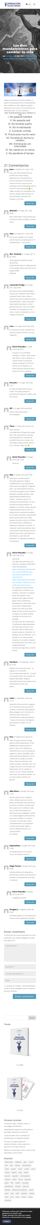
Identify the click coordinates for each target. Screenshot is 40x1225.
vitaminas (8, 1200)
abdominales (9, 1162)
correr (33, 1169)
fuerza (21, 1179)
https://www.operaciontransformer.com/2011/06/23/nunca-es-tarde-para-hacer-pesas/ (24, 582)
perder (31, 1190)
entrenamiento (25, 1176)
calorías (17, 1165)
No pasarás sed (21, 120)
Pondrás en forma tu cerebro (22, 139)
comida (26, 1169)
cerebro (13, 1169)
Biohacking (30, 56)
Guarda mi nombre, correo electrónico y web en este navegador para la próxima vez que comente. (19, 988)
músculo (17, 1186)
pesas (7, 1193)
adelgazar (18, 1162)
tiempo (24, 1197)
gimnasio (28, 1179)
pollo (17, 1193)
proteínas (24, 1193)
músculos (26, 1186)
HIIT (12, 1183)
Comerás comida (21, 130)
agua (25, 1162)
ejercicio (7, 1176)
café (6, 1165)
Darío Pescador (19, 346)
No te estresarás (22, 127)
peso (12, 1193)
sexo (11, 1197)
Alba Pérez (14, 791)
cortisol (7, 1172)
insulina (17, 1183)
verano (30, 1197)
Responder (30, 203)
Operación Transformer (27, 59)
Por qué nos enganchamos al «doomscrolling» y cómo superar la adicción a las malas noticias (17, 1144)
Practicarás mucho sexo (21, 134)
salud (6, 1197)
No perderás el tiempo (21, 153)
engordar (15, 1176)
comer (20, 1169)
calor (11, 1165)
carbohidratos (26, 1165)
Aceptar (6, 1221)
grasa (6, 1183)
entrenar (7, 1179)
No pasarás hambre (21, 116)
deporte (14, 1172)
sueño (17, 1197)
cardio (7, 1169)
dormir (26, 1172)
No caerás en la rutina (21, 149)
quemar (31, 1193)
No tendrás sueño (22, 123)
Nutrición (13, 59)
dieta (20, 1172)
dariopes (9, 56)
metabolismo (9, 1186)
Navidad (7, 1190)
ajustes (28, 1217)
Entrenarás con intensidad (22, 145)
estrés (14, 1179)
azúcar (31, 1162)
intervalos (25, 1183)
